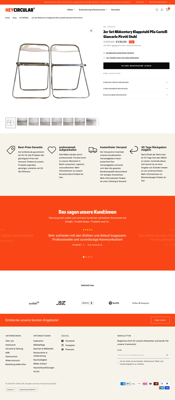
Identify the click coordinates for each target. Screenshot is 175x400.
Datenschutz (11, 356)
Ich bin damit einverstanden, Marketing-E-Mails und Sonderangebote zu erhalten (141, 362)
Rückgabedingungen (115, 95)
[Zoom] (91, 30)
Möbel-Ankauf (40, 363)
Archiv (36, 371)
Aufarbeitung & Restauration (92, 9)
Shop (15, 18)
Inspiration (38, 341)
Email (119, 350)
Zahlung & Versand (117, 181)
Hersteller (115, 9)
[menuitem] (71, 10)
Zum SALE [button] (160, 320)
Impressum (11, 345)
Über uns (10, 341)
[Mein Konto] (161, 10)
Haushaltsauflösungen (43, 367)
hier (61, 177)
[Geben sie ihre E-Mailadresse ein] (166, 355)
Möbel (70, 9)
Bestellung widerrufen (16, 364)
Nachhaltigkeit (40, 360)
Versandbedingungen (115, 89)
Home (7, 18)
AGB (7, 352)
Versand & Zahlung (14, 348)
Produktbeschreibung (116, 82)
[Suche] (156, 10)
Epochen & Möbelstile (43, 348)
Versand (115, 45)
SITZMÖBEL (24, 18)
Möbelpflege (39, 345)
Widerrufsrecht (13, 360)
